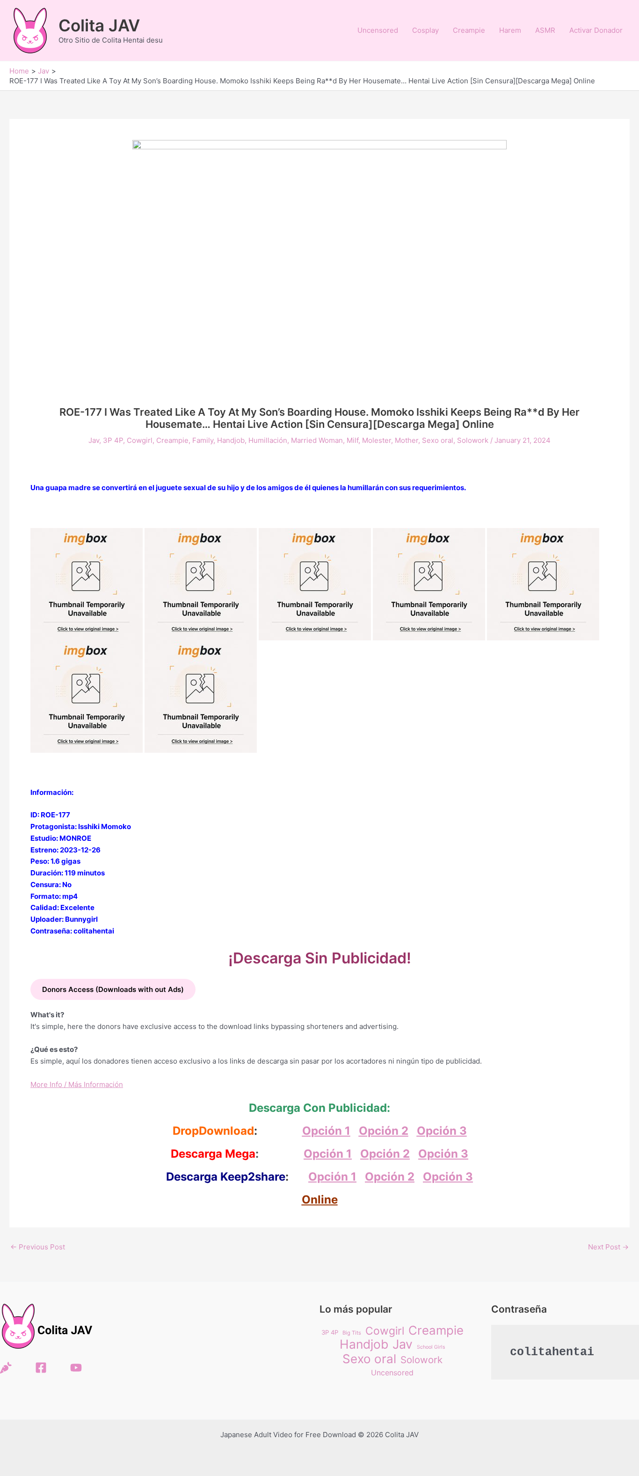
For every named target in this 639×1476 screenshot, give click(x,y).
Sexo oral (437, 440)
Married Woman (317, 440)
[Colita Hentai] (6, 1367)
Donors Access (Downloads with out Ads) (113, 989)
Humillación (267, 440)
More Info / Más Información (76, 1084)
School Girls (431, 1347)
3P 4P (113, 440)
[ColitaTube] (76, 1367)
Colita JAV (99, 25)
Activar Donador (596, 30)
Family (202, 440)
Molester (376, 440)
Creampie (469, 30)
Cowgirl (139, 440)
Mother (406, 440)
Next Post (608, 1246)
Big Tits (351, 1332)
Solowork (472, 440)
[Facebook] (41, 1367)
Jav (93, 440)
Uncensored (377, 30)
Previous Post (37, 1246)
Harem (510, 30)
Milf (352, 440)
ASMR (545, 30)
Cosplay (425, 30)
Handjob (231, 440)
